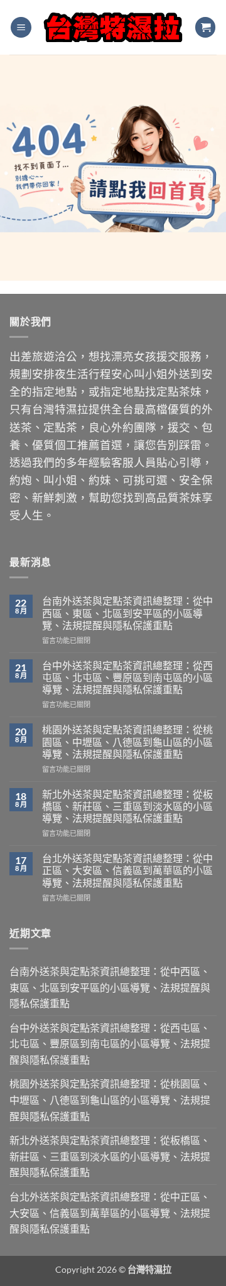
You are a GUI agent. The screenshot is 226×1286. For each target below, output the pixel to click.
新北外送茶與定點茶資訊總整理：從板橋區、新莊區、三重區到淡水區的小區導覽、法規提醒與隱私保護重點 (127, 806)
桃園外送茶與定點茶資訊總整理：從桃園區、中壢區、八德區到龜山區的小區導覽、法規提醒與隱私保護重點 (127, 741)
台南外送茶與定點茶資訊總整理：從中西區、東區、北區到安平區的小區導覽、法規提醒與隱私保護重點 (127, 612)
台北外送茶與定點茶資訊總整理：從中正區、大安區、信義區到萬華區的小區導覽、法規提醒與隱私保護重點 (127, 870)
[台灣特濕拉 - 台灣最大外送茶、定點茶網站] (113, 28)
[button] (21, 27)
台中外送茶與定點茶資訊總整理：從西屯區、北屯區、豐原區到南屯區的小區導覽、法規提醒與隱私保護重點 (127, 677)
